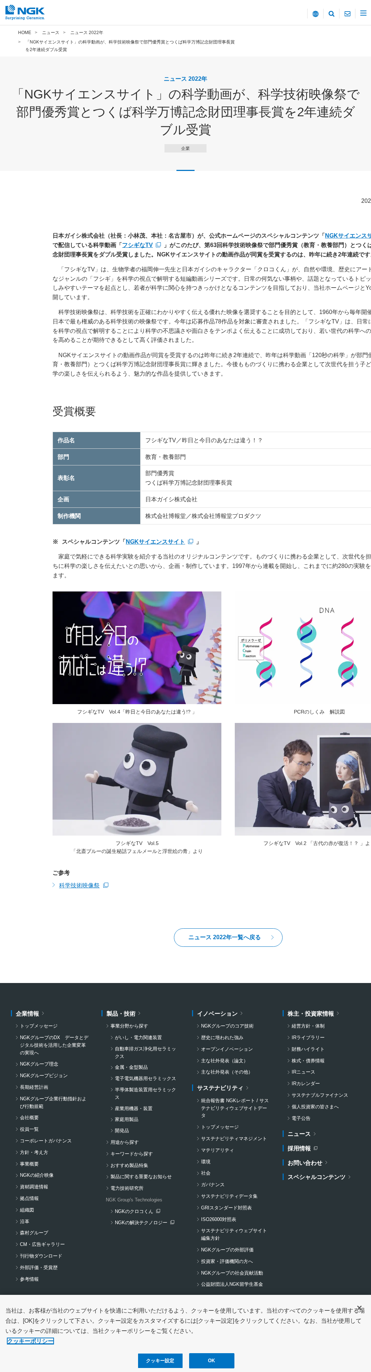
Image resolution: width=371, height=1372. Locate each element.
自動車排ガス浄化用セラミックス (145, 1052)
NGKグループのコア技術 (227, 1026)
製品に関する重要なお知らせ (141, 1176)
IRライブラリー (308, 1037)
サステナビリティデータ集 (229, 1196)
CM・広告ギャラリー (42, 1244)
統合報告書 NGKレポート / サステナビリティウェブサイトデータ (235, 1108)
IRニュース (303, 1072)
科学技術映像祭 (83, 886)
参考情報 (29, 1279)
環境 (205, 1161)
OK (211, 1360)
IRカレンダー (306, 1083)
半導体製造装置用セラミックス (145, 1093)
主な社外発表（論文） (224, 1060)
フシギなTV (137, 245)
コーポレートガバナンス (46, 1140)
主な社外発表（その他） (227, 1072)
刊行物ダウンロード (41, 1256)
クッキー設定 (160, 1360)
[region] (185, 1333)
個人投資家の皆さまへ (315, 1106)
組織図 (27, 1210)
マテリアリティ (217, 1150)
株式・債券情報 (308, 1060)
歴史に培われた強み (222, 1037)
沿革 (24, 1221)
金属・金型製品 (131, 1067)
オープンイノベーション (227, 1049)
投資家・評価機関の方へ (227, 1261)
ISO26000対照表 (218, 1219)
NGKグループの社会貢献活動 (232, 1273)
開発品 (122, 1130)
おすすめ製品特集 (129, 1165)
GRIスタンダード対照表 (226, 1207)
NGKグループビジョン (44, 1075)
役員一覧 (29, 1129)
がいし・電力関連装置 (138, 1037)
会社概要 (29, 1117)
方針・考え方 (34, 1152)
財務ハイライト (308, 1049)
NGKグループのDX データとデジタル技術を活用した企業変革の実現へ (54, 1045)
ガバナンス (213, 1184)
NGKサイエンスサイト (155, 542)
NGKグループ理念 (39, 1064)
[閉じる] (359, 1308)
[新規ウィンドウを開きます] (137, 647)
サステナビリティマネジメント (234, 1138)
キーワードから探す (132, 1153)
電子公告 (301, 1118)
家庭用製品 (126, 1119)
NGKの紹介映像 (37, 1175)
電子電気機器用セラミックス (145, 1078)
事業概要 (29, 1164)
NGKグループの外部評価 (227, 1249)
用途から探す (125, 1142)
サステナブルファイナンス (320, 1095)
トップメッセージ (39, 1026)
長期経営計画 (34, 1087)
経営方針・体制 (308, 1026)
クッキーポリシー (30, 1341)
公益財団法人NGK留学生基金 (232, 1284)
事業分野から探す (129, 1026)
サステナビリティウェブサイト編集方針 (234, 1234)
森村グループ (34, 1232)
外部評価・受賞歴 (39, 1267)
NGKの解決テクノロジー (142, 1223)
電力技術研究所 (127, 1188)
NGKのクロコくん (137, 1212)
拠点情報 (29, 1198)
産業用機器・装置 (134, 1108)
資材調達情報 (34, 1186)
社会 (205, 1173)
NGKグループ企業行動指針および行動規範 (53, 1102)
